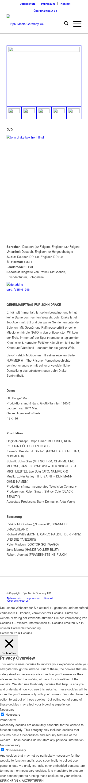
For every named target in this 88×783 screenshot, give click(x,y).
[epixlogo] (36, 23)
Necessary (13, 715)
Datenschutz (27, 3)
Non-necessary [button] (10, 745)
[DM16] (58, 112)
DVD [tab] (10, 129)
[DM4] (44, 76)
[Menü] (75, 23)
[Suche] (64, 23)
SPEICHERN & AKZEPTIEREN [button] (21, 780)
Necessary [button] (7, 709)
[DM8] (29, 112)
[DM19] (73, 112)
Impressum (48, 3)
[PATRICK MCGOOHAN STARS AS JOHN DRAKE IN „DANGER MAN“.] (44, 112)
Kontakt (65, 3)
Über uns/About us (45, 10)
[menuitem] (27, 3)
